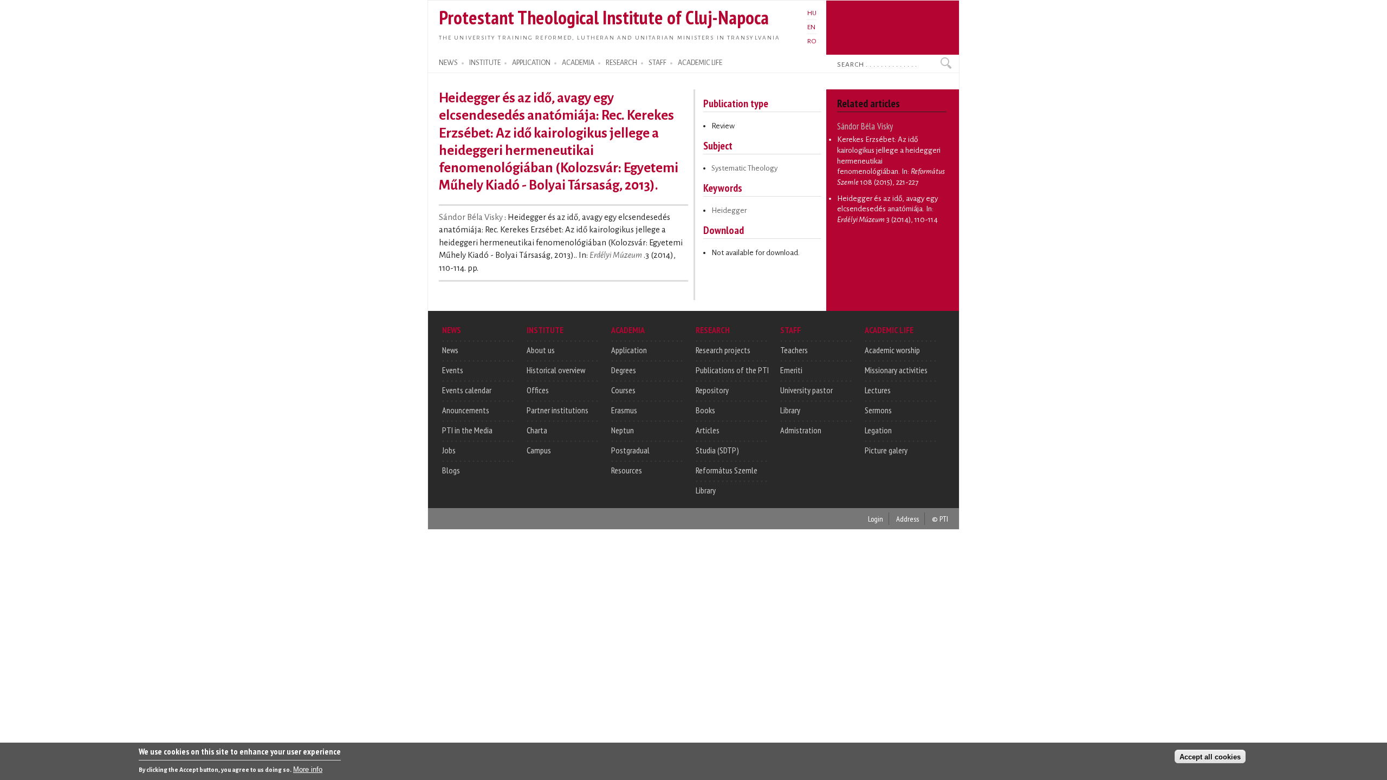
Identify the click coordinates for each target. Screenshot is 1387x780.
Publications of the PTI (732, 370)
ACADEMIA (578, 63)
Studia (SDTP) (717, 450)
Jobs (449, 450)
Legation (878, 430)
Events (452, 370)
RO (811, 41)
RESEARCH (621, 63)
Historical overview (556, 370)
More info (307, 769)
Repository (712, 390)
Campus (539, 450)
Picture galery (886, 450)
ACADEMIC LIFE (700, 63)
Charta (537, 430)
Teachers (794, 349)
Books (705, 410)
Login (875, 519)
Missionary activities (896, 370)
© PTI (940, 519)
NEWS (448, 63)
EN (811, 27)
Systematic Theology (744, 168)
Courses (623, 390)
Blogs (451, 470)
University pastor (806, 390)
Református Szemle (726, 470)
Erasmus (624, 410)
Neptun (622, 430)
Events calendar (466, 390)
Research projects (723, 349)
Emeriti (791, 370)
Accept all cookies (1210, 756)
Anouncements (465, 410)
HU (811, 13)
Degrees (623, 370)
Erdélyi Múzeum (615, 255)
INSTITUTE (485, 63)
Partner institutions (557, 410)
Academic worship (892, 349)
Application (629, 349)
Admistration (800, 430)
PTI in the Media (467, 430)
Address (907, 519)
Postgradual (630, 450)
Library (706, 490)
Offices (538, 390)
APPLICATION (531, 63)
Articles (708, 430)
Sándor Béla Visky (471, 217)
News (450, 349)
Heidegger (729, 210)
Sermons (878, 410)
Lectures (878, 390)
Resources (626, 470)
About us (541, 349)
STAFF (657, 63)
